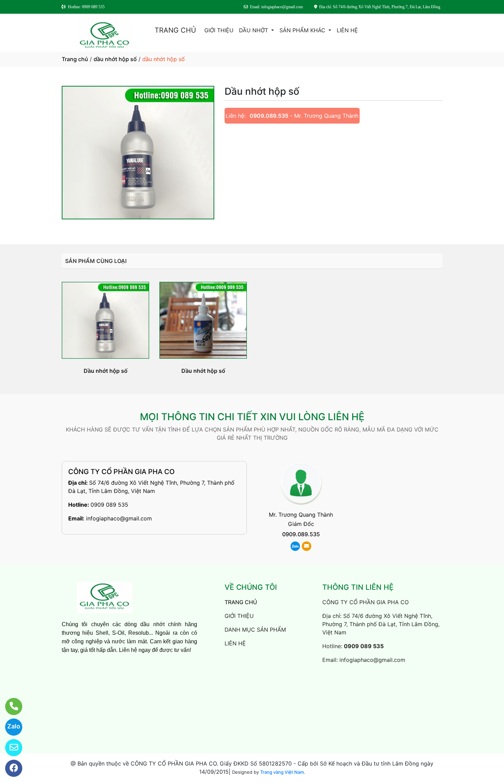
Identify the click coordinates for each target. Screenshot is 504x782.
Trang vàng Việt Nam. (282, 772)
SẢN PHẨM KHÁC (303, 30)
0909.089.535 (269, 115)
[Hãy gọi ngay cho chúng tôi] (9, 706)
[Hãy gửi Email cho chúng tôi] (9, 747)
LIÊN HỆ (347, 30)
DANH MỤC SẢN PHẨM (255, 629)
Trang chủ (75, 59)
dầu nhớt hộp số (115, 59)
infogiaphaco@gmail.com (119, 518)
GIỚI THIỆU (218, 30)
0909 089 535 (109, 504)
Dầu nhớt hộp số (106, 370)
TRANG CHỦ (175, 30)
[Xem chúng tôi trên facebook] (9, 768)
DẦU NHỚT (254, 30)
